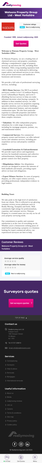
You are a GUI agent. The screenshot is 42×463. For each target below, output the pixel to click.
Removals (10, 373)
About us (10, 393)
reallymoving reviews (14, 401)
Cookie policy (12, 425)
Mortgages (11, 377)
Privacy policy (12, 421)
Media (9, 397)
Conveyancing (12, 361)
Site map (10, 417)
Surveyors (10, 365)
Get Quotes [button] (21, 43)
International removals (15, 381)
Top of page (20, 318)
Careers (10, 409)
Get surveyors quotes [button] (19, 303)
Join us (9, 405)
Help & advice (12, 369)
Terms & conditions (14, 413)
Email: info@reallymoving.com (19, 348)
